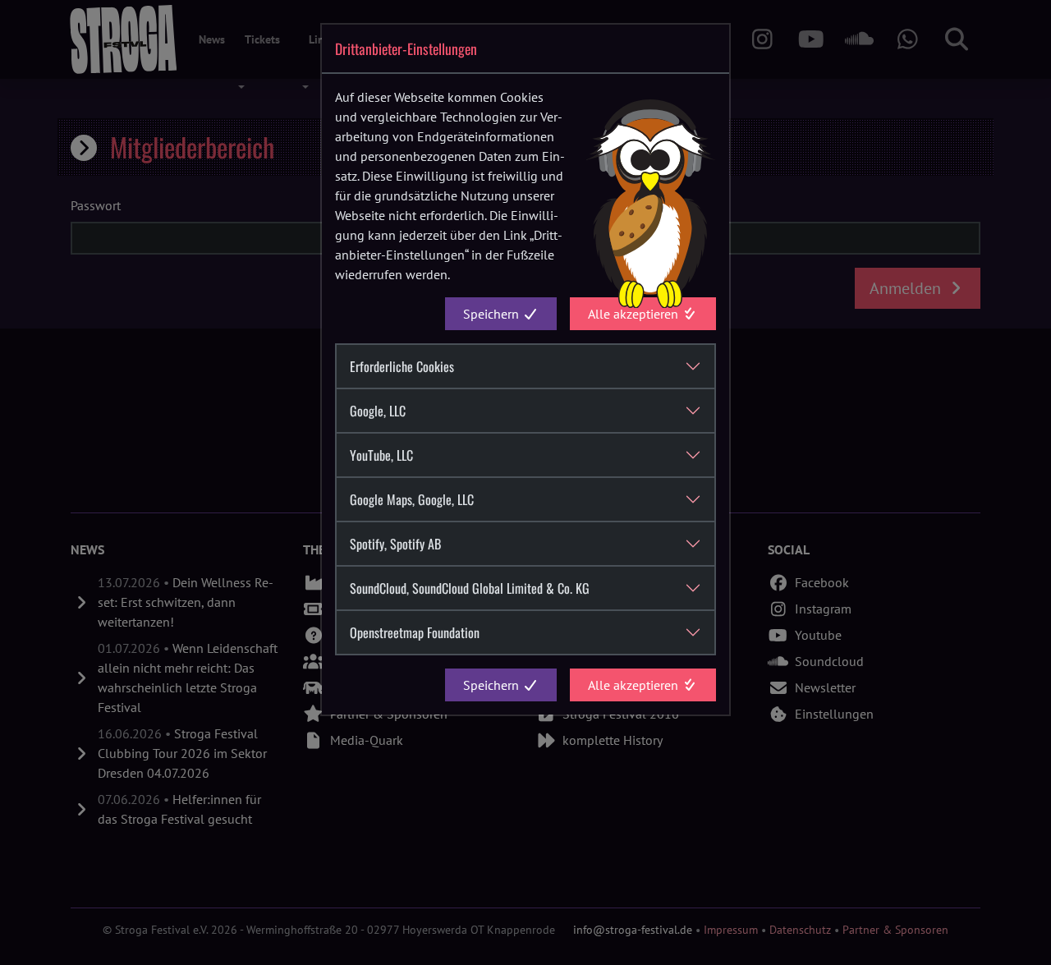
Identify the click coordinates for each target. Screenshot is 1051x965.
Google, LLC (378, 410)
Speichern (492, 314)
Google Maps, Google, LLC (412, 499)
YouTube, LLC (381, 455)
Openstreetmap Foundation (415, 632)
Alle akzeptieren (635, 314)
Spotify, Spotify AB (395, 544)
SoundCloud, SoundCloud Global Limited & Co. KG (470, 588)
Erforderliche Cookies (402, 366)
